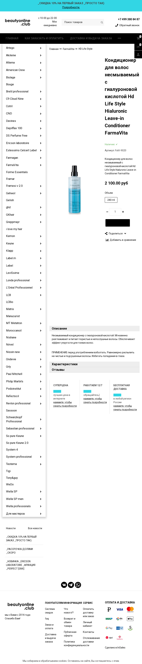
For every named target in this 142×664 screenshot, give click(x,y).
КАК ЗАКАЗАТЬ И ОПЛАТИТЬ (44, 38)
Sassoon (11, 410)
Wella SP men (14, 499)
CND (9, 113)
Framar (10, 179)
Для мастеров (15, 513)
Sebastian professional (20, 428)
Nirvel (10, 344)
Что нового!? (69, 611)
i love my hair (14, 229)
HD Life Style (85, 48)
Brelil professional (17, 91)
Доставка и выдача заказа (50, 638)
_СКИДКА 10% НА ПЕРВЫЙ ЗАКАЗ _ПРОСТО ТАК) (21, 538)
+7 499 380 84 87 (129, 19)
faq (47, 618)
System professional (19, 456)
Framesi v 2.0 (14, 185)
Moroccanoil (13, 330)
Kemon (10, 236)
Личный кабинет (87, 624)
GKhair (10, 214)
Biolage (10, 77)
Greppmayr (13, 222)
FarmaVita (12, 165)
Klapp (9, 250)
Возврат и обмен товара (69, 622)
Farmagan (12, 157)
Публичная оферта (70, 634)
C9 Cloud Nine (15, 98)
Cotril (9, 106)
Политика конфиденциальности (76, 643)
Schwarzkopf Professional (14, 419)
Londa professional (18, 280)
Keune (10, 243)
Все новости (35, 528)
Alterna (10, 62)
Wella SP (11, 491)
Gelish (10, 200)
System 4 (12, 449)
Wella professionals (18, 506)
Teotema (11, 464)
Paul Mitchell (14, 374)
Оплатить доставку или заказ (88, 613)
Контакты (88, 632)
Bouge (10, 84)
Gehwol (10, 193)
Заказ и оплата (49, 626)
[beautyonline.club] (17, 22)
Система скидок (50, 611)
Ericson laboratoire (17, 143)
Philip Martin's (14, 381)
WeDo (10, 484)
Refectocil (12, 396)
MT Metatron (14, 323)
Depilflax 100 (14, 128)
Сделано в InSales (115, 647)
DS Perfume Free (16, 135)
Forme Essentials (17, 172)
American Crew (15, 70)
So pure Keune (15, 436)
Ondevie (11, 359)
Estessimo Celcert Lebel (21, 150)
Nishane (11, 337)
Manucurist (13, 316)
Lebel (9, 265)
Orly (8, 366)
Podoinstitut (13, 388)
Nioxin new (13, 352)
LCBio (9, 302)
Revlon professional (18, 403)
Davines (11, 121)
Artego (10, 48)
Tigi (8, 471)
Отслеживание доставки (91, 640)
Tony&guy (12, 477)
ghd (8, 207)
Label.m (11, 258)
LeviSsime (12, 273)
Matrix (10, 309)
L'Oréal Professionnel (19, 287)
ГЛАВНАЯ (12, 38)
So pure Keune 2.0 (17, 443)
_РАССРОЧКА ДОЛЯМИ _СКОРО (19, 551)
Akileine (11, 55)
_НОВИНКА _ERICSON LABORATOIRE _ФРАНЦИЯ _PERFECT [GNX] (20, 565)
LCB (8, 295)
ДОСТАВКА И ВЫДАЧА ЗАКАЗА (91, 38)
